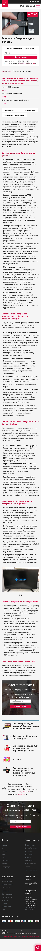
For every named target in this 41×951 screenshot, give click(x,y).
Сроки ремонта (7, 897)
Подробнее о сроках (19, 723)
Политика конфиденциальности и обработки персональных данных (21, 936)
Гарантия (5, 900)
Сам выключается (31, 870)
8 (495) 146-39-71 (23, 792)
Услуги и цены (7, 881)
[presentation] (19, 595)
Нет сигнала (29, 854)
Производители (7, 885)
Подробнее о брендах (20, 735)
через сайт (22, 794)
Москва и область (34, 1)
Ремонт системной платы (12, 94)
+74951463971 (38, 945)
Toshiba (4, 864)
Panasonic (5, 860)
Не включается (30, 845)
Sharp (3, 857)
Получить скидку (8, 894)
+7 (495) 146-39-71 (26, 6)
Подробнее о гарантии (20, 745)
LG (2, 848)
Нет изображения (31, 848)
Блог (3, 909)
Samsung (4, 845)
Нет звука (28, 851)
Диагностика (6, 906)
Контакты (5, 891)
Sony (3, 854)
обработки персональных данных (28, 63)
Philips (4, 851)
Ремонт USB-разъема (10, 87)
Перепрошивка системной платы (15, 100)
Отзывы (4, 903)
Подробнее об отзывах (20, 759)
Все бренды (6, 867)
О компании (6, 888)
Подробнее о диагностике (21, 768)
